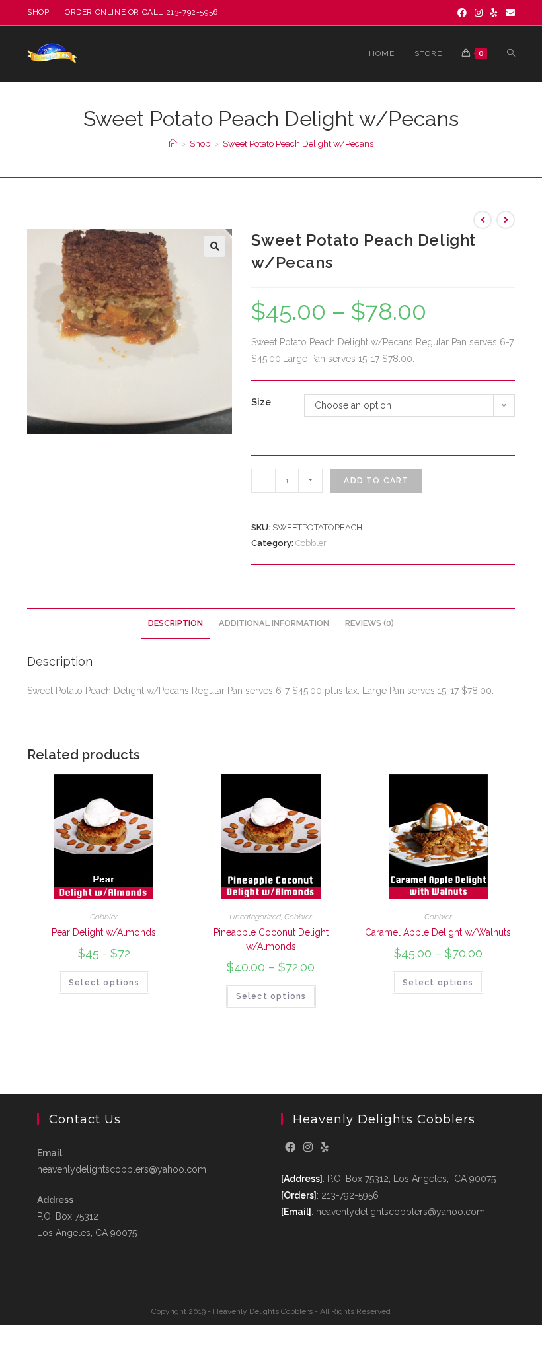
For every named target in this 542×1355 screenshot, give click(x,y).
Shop (38, 12)
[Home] (173, 144)
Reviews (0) (369, 623)
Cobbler (311, 543)
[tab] (175, 624)
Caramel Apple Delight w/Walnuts (438, 932)
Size (261, 402)
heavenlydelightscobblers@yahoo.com (121, 1169)
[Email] (508, 12)
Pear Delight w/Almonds (104, 932)
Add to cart (376, 480)
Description (175, 623)
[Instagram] (478, 12)
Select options (104, 982)
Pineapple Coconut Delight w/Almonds (271, 939)
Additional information (274, 623)
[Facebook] (462, 12)
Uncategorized (255, 916)
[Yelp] (494, 12)
